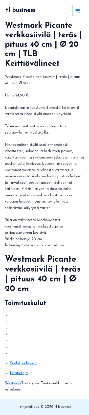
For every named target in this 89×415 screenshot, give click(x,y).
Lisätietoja (19, 373)
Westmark (13, 383)
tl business (20, 10)
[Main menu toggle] (77, 10)
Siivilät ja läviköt (23, 363)
